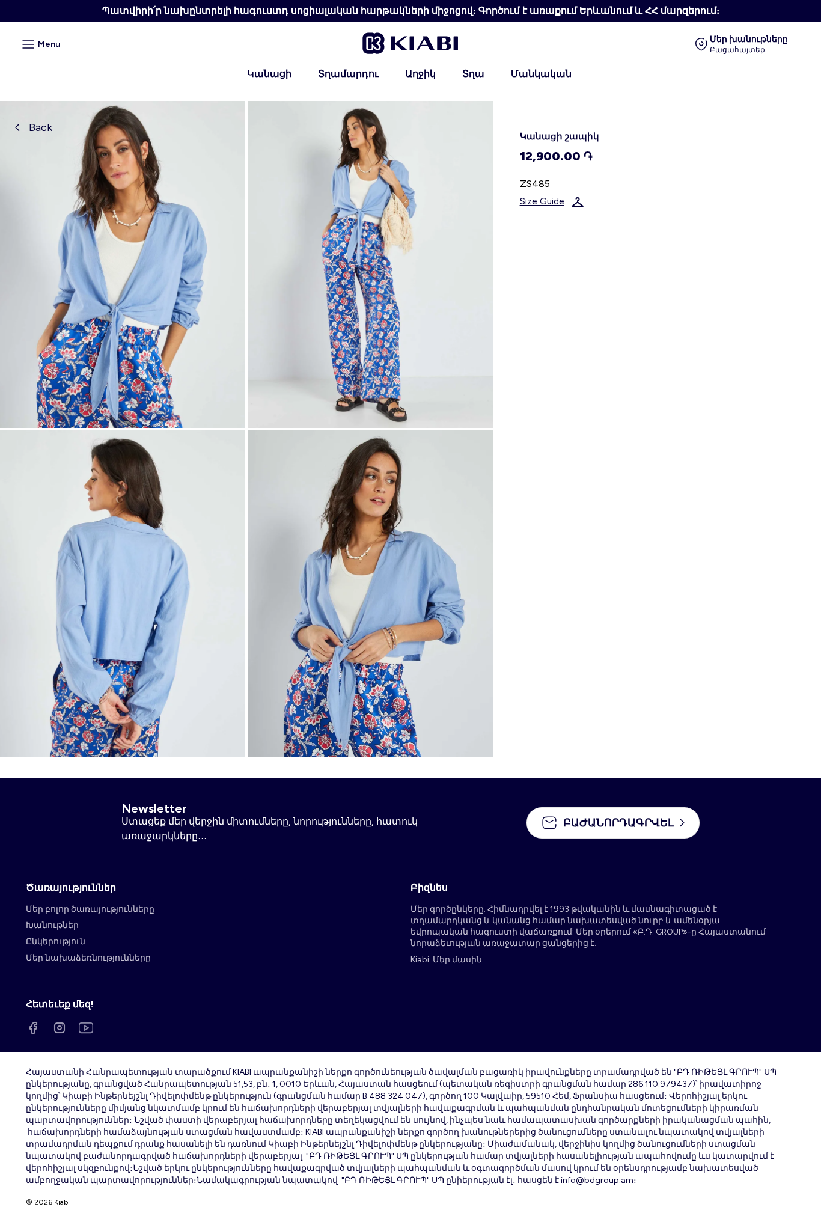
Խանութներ (52, 925)
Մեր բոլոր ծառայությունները (90, 909)
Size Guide (542, 202)
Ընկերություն (55, 941)
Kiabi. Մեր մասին (446, 960)
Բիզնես (429, 887)
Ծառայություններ (71, 887)
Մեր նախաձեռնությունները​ (88, 958)
